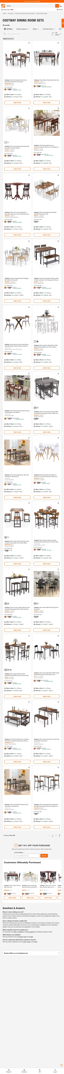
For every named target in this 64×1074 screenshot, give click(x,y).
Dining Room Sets (41, 13)
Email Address (18, 852)
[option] (59, 835)
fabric (15, 932)
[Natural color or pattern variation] (6, 142)
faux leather (30, 932)
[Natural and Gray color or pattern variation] (8, 142)
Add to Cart (17, 102)
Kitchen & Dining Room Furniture (25, 13)
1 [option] (52, 835)
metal (24, 941)
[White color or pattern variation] (35, 341)
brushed (20, 936)
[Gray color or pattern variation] (8, 604)
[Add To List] (29, 43)
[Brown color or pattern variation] (37, 341)
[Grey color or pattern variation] (35, 408)
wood (35, 941)
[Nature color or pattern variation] (8, 537)
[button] (56, 34)
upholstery (21, 932)
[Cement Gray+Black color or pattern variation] (37, 604)
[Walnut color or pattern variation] (6, 537)
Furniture (10, 13)
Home (4, 13)
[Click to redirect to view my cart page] (61, 6)
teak (25, 936)
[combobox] (30, 6)
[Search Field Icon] (57, 6)
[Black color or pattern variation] (35, 604)
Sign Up (44, 855)
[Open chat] (63, 23)
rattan (31, 936)
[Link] (17, 73)
